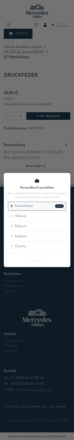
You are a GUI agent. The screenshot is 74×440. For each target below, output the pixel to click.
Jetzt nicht (37, 261)
